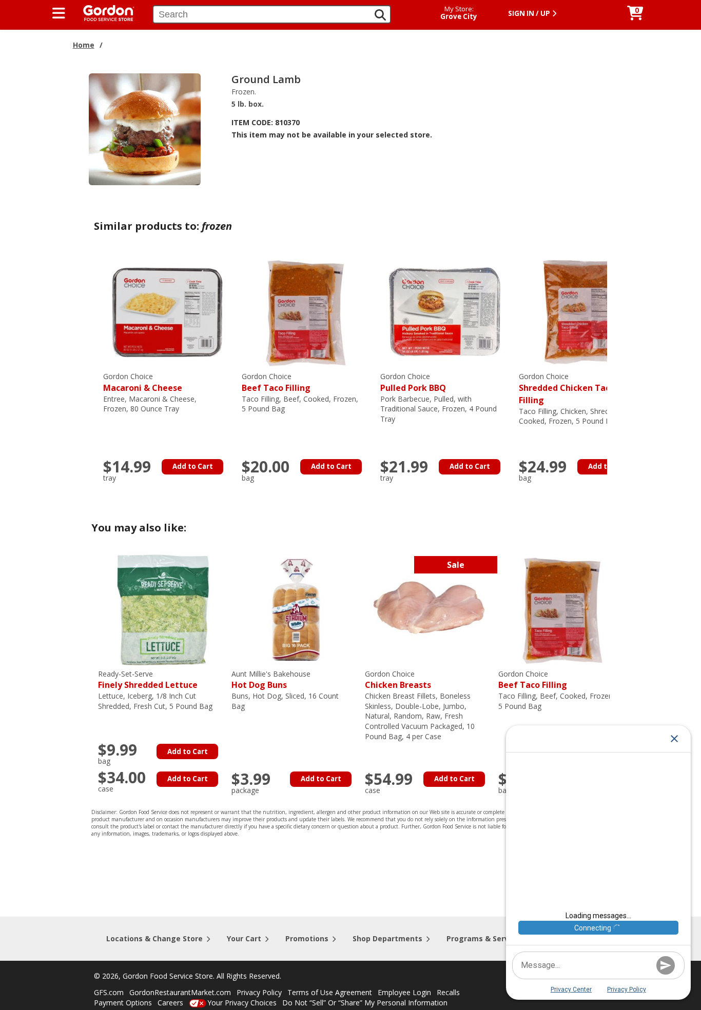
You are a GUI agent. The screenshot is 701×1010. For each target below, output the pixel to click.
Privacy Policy (259, 992)
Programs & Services (484, 938)
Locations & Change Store (154, 938)
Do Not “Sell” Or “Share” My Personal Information (364, 1002)
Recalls (448, 992)
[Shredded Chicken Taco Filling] (583, 311)
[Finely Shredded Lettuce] (162, 608)
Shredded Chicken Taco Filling (567, 388)
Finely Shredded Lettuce (148, 680)
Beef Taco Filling (276, 382)
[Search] (380, 15)
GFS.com (109, 992)
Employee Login (404, 992)
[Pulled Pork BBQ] (444, 311)
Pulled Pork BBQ (413, 382)
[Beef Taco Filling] (306, 311)
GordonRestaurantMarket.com (180, 992)
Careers (170, 1002)
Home (83, 45)
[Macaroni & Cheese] (167, 311)
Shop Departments (387, 938)
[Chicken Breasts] (429, 608)
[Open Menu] (58, 13)
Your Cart (244, 938)
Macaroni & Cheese (142, 382)
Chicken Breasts (398, 680)
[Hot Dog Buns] (296, 608)
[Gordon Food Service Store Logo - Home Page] (103, 12)
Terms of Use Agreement (329, 992)
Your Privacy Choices (242, 1002)
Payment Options (123, 1002)
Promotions (306, 938)
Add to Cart (192, 466)
